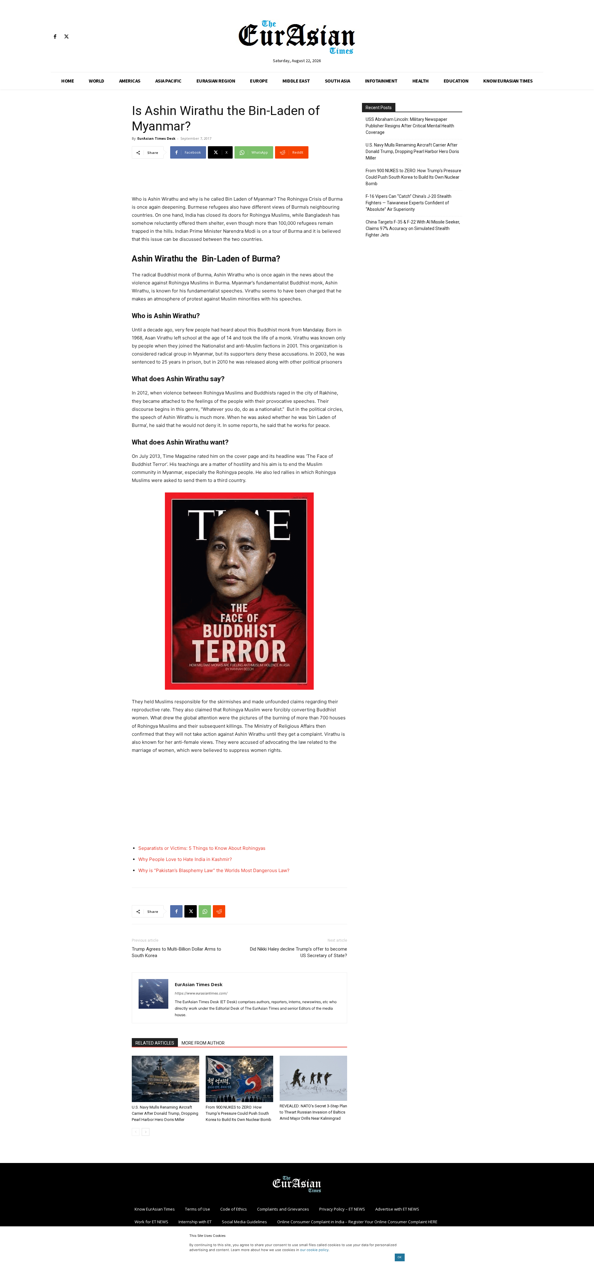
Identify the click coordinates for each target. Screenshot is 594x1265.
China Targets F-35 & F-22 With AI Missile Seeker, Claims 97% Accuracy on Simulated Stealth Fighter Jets (413, 228)
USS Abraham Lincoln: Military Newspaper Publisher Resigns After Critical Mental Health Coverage (410, 126)
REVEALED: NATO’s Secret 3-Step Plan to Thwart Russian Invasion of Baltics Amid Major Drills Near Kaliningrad (313, 1112)
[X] (66, 37)
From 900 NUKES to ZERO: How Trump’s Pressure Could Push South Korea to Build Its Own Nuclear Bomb (238, 1113)
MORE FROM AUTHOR (203, 1043)
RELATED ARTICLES (155, 1043)
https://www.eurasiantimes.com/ (201, 993)
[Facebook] (55, 37)
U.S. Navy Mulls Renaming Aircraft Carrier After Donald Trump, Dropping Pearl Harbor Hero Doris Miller (165, 1113)
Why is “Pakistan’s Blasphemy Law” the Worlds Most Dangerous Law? (214, 870)
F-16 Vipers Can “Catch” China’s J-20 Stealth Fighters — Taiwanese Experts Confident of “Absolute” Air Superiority (408, 203)
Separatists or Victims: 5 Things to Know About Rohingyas (201, 848)
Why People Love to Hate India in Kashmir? (185, 859)
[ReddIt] (219, 911)
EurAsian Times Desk (156, 138)
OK (400, 1257)
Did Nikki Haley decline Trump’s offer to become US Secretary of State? (298, 952)
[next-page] (145, 1132)
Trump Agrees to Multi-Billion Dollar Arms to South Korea (176, 952)
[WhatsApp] (205, 911)
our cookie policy (314, 1250)
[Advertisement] (239, 179)
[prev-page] (136, 1132)
